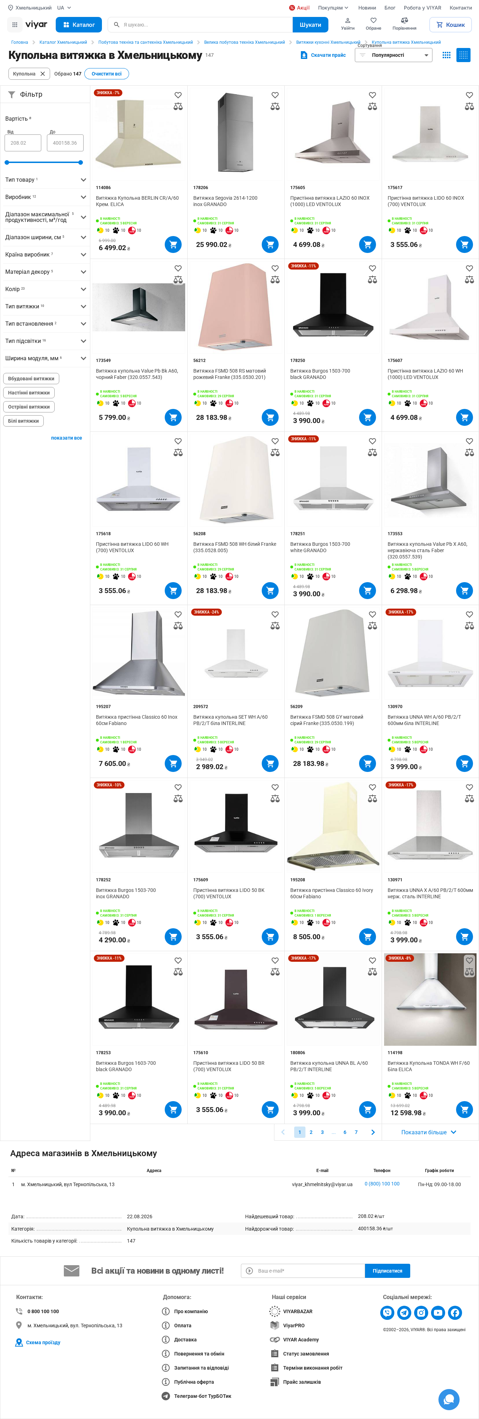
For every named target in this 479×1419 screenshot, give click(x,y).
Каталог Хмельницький (63, 42)
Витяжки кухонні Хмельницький (328, 42)
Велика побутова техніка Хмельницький (244, 42)
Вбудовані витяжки (31, 378)
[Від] (23, 142)
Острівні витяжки (29, 407)
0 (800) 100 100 (382, 1183)
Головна (19, 42)
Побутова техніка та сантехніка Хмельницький (145, 42)
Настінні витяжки (29, 392)
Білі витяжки (23, 421)
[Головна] (36, 24)
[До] (65, 142)
